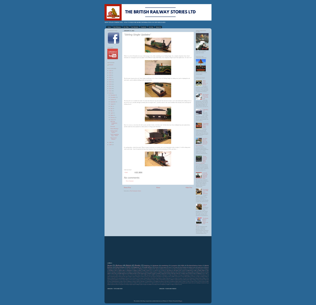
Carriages (180, 275)
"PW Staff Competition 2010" (113, 123)
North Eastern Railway (114, 279)
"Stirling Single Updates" (113, 131)
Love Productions (191, 278)
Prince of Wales (156, 279)
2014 (110, 84)
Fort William (165, 276)
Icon (131, 278)
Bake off (171, 275)
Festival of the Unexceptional (150, 276)
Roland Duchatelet (115, 281)
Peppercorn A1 (137, 267)
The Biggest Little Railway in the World (161, 281)
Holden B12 (114, 278)
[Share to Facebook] (140, 172)
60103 (163, 270)
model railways (117, 269)
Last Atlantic (175, 278)
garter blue (165, 282)
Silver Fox (203, 272)
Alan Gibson (169, 270)
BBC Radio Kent (148, 275)
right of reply (132, 284)
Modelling (147, 265)
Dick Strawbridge (114, 276)
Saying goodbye (190, 272)
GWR (173, 276)
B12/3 (184, 270)
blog (116, 282)
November (113, 97)
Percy (145, 279)
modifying (198, 282)
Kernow (155, 272)
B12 (180, 270)
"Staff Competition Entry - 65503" (114, 135)
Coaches (197, 275)
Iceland (127, 278)
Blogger (180, 301)
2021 (110, 73)
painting (135, 270)
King (164, 278)
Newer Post (127, 187)
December (113, 95)
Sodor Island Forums (142, 273)
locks (169, 282)
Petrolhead (149, 279)
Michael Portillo (198, 278)
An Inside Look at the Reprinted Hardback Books (205, 175)
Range (195, 279)
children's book (192, 267)
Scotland (197, 272)
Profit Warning (163, 279)
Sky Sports (143, 281)
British (128, 265)
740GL (123, 275)
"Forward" (112, 126)
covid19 (145, 282)
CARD (194, 270)
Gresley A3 (186, 268)
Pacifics (145, 268)
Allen (175, 268)
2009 (110, 142)
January (112, 119)
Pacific (134, 279)
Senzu (125, 281)
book (169, 273)
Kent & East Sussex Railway (156, 278)
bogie (116, 270)
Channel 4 (192, 275)
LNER (182, 265)
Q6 (176, 272)
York (200, 281)
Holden (108, 278)
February (113, 117)
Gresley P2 (124, 272)
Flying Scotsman (119, 267)
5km (120, 275)
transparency (163, 284)
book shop (120, 282)
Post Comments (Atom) (135, 191)
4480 (116, 275)
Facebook (143, 27)
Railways (119, 265)
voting (172, 284)
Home (109, 27)
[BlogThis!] (137, 172)
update (168, 284)
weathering (199, 273)
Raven (180, 272)
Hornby (137, 265)
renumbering (164, 265)
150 (203, 273)
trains (169, 267)
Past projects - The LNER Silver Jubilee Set (205, 191)
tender (144, 270)
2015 (110, 82)
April (112, 113)
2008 (110, 144)
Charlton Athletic (201, 270)
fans (160, 282)
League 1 (181, 278)
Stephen (150, 268)
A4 (123, 268)
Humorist (146, 272)
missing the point (184, 282)
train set (148, 270)
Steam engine (163, 267)
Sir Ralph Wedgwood (122, 273)
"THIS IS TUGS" (205, 205)
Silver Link (114, 273)
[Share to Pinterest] (141, 172)
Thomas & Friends (151, 273)
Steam (109, 265)
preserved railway (115, 284)
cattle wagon (126, 282)
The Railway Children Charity (175, 281)
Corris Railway (203, 275)
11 (152, 270)
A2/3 (132, 275)
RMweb (172, 279)
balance (112, 282)
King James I (169, 278)
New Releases (117, 27)
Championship (186, 275)
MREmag (140, 268)
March (112, 115)
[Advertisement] (113, 172)
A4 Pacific (175, 267)
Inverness (135, 278)
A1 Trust (128, 275)
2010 (110, 93)
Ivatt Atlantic (140, 278)
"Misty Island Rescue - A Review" (205, 82)
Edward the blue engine (123, 276)
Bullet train (189, 270)
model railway (148, 267)
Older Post (189, 187)
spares (141, 284)
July (112, 106)
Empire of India (132, 276)
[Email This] (135, 172)
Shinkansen (129, 281)
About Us (158, 27)
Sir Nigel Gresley (199, 268)
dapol (153, 282)
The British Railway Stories (194, 265)
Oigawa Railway (126, 279)
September (113, 101)
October (112, 99)
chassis (131, 282)
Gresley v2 (194, 276)
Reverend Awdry (201, 279)
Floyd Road (159, 276)
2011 (110, 91)
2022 (110, 70)
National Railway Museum (169, 272)
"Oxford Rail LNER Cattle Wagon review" (206, 125)
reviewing (126, 284)
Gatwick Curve (178, 276)
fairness (156, 282)
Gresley (156, 267)
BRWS (153, 275)
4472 (160, 270)
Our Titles (126, 27)
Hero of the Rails (201, 276)
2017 (110, 77)
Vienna (192, 281)
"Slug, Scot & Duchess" (113, 138)
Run (121, 281)
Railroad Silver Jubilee (188, 279)
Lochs (185, 278)
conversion (167, 268)
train (194, 273)
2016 (110, 79)
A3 (171, 268)
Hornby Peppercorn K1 (138, 272)
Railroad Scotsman (179, 279)
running (137, 284)
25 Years (109, 275)
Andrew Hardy (137, 275)
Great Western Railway (187, 276)
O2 (120, 279)
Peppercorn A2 (139, 279)
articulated (111, 270)
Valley (188, 281)
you (180, 284)
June (112, 108)
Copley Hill (128, 268)
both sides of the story (176, 273)
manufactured (177, 282)
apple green (164, 273)
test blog (154, 284)
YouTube (151, 27)
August (112, 104)
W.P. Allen (156, 268)
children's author (121, 270)
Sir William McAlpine (132, 273)
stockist (190, 273)
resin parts (121, 284)
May (112, 110)
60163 (129, 267)
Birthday (175, 275)
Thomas (184, 281)
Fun (169, 276)
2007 (206, 273)
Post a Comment (129, 181)
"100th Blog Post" (205, 110)
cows (149, 282)
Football (119, 272)
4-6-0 (113, 275)
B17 (142, 275)
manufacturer (129, 270)
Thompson (206, 268)
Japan (151, 272)
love (172, 282)
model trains (200, 267)
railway (139, 270)
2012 (110, 88)
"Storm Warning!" (114, 128)
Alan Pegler (175, 270)
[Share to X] (138, 172)
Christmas (114, 272)
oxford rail (204, 282)
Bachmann (155, 265)
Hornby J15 (134, 268)
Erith (143, 276)
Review (184, 272)
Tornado (158, 273)
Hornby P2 (192, 268)
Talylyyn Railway (149, 281)
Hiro (206, 276)
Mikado (160, 272)
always (203, 281)
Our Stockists (134, 27)
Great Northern (183, 267)
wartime (176, 284)
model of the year (192, 282)
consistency (140, 282)
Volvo (196, 281)
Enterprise (138, 276)
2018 (110, 75)
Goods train (179, 268)
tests (159, 284)
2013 (110, 86)
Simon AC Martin (136, 281)
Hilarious (130, 272)
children (135, 282)
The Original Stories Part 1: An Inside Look (205, 96)
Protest (168, 279)
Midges (204, 278)
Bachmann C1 (165, 275)
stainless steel (184, 273)
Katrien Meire (147, 278)
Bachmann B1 (158, 275)
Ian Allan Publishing (121, 278)
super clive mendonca (148, 284)
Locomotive (174, 265)
